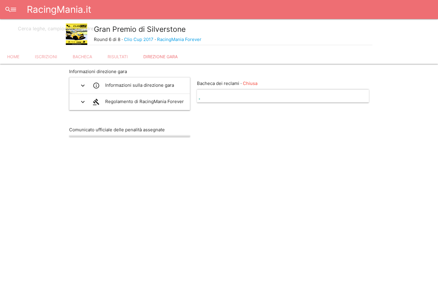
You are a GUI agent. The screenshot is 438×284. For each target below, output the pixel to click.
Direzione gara (160, 56)
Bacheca (82, 56)
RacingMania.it (59, 9)
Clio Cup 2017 (138, 39)
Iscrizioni (46, 56)
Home (13, 56)
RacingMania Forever (179, 39)
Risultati (118, 56)
